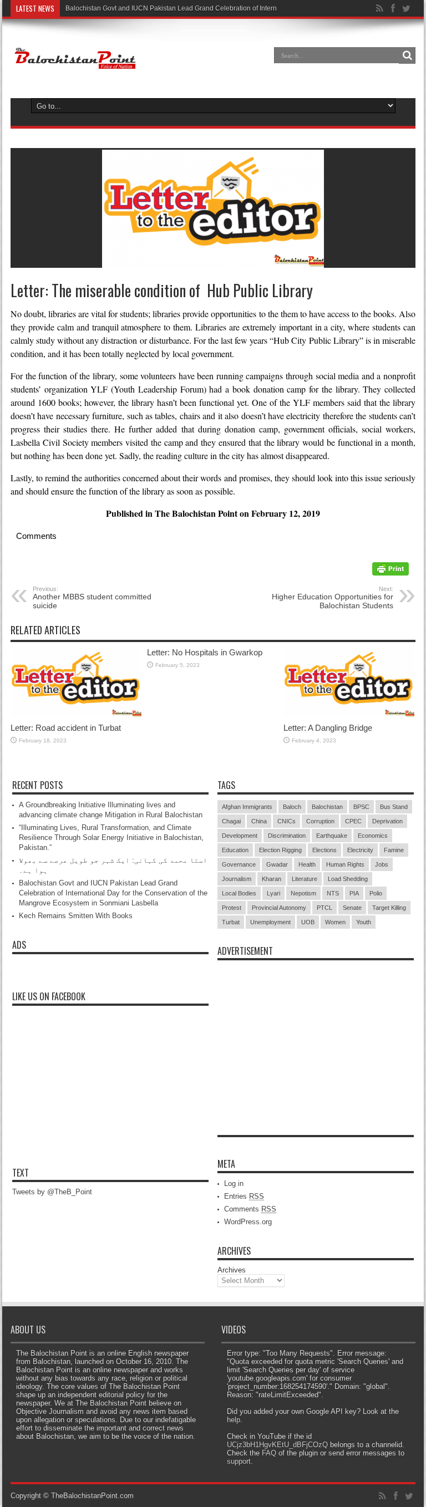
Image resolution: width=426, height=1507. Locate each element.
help (233, 1420)
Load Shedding (348, 878)
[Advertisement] (315, 1035)
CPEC (353, 821)
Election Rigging (280, 850)
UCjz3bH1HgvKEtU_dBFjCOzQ (277, 1444)
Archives (231, 1270)
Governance (239, 864)
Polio (375, 893)
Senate (352, 907)
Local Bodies (239, 893)
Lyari (273, 893)
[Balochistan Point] (74, 63)
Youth (363, 922)
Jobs (381, 864)
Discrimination (287, 835)
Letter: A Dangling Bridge (327, 727)
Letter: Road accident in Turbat (66, 727)
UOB (308, 922)
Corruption (320, 821)
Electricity (360, 850)
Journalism (236, 878)
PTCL (324, 907)
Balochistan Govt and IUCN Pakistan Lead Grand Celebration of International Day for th (196, 8)
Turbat (231, 922)
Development (239, 835)
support (239, 1461)
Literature (304, 878)
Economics (373, 835)
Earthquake (331, 835)
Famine (394, 850)
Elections (324, 850)
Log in (234, 1183)
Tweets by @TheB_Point (52, 1192)
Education (235, 850)
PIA (354, 893)
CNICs (286, 821)
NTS (333, 893)
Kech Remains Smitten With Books (76, 916)
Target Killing (389, 907)
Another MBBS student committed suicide (92, 598)
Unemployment (270, 922)
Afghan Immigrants (247, 806)
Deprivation (387, 821)
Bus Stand (394, 806)
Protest (231, 907)
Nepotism (303, 893)
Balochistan (327, 806)
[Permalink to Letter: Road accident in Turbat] (76, 715)
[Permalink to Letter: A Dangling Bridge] (348, 715)
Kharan (271, 878)
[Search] (407, 55)
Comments (250, 1209)
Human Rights (345, 864)
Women (335, 922)
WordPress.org (248, 1222)
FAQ (269, 1453)
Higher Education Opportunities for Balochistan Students (332, 598)
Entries (244, 1196)
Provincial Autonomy (279, 907)
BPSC (361, 806)
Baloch (292, 806)
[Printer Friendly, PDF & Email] (390, 572)
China (259, 821)
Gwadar (277, 864)
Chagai (231, 821)
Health (307, 864)
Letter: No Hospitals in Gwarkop (204, 652)
